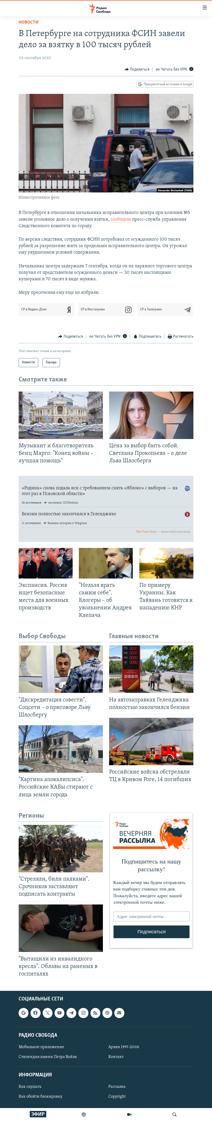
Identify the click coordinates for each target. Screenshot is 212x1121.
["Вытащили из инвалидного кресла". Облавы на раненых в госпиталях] (61, 928)
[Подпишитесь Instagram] (83, 1013)
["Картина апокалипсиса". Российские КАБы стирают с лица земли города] (61, 749)
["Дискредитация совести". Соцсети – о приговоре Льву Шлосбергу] (61, 669)
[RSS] (95, 1013)
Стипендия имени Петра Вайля (48, 1057)
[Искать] (174, 1114)
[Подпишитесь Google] (23, 1013)
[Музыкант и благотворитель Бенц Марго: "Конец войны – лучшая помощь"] (61, 415)
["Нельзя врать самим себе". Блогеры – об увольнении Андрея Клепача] (106, 563)
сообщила (121, 219)
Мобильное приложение (41, 1047)
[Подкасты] (107, 1013)
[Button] (137, 69)
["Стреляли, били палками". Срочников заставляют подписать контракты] (61, 848)
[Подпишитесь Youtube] (59, 1013)
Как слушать (30, 1087)
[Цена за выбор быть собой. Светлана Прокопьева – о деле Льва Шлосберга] (151, 415)
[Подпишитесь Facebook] (35, 1013)
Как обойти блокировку (40, 1097)
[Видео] (129, 1114)
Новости (29, 22)
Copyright (117, 1097)
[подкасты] (84, 1114)
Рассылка (117, 1087)
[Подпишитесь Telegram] (71, 1013)
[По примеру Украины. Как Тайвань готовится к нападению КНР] (166, 563)
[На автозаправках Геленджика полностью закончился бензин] (151, 669)
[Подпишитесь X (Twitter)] (47, 1013)
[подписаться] (119, 1013)
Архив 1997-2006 (123, 1047)
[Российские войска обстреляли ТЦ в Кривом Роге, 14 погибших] (151, 741)
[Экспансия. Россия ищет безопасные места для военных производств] (46, 563)
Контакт (116, 1057)
